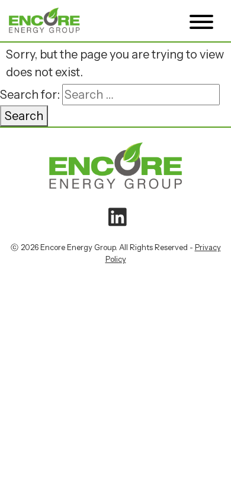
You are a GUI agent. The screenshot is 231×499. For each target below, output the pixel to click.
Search (24, 116)
